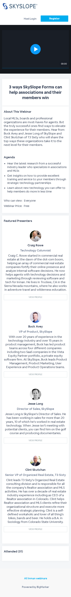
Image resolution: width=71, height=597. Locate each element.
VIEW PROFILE (35, 297)
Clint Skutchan (35, 470)
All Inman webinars (35, 578)
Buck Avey (35, 326)
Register (54, 18)
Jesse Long (35, 404)
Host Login (30, 18)
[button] (35, 49)
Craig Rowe (35, 245)
